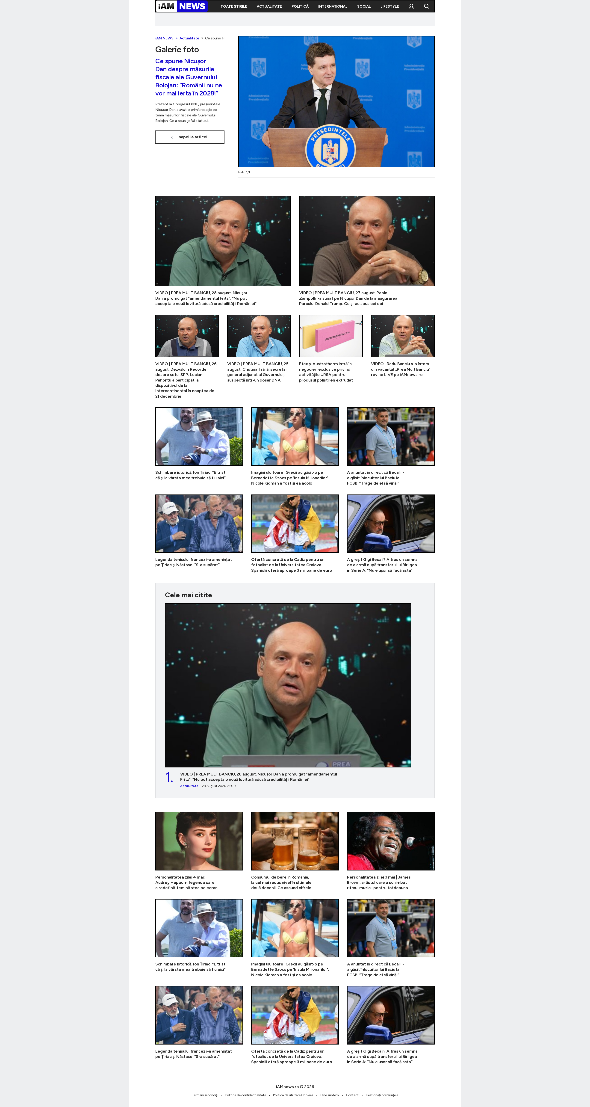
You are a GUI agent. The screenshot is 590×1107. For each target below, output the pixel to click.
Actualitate (269, 6)
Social (364, 6)
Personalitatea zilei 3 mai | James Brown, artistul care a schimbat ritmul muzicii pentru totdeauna (391, 851)
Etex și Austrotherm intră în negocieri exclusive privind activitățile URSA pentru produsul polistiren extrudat (331, 357)
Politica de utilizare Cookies (293, 1095)
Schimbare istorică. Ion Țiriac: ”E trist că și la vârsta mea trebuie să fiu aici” (199, 446)
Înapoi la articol (192, 137)
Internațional (333, 6)
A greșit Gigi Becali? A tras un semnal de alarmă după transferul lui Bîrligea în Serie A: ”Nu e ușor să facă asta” (391, 533)
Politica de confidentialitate (245, 1095)
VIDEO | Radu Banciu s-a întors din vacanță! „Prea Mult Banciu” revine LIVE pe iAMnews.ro (403, 357)
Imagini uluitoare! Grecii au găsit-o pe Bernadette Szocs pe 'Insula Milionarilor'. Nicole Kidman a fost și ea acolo (295, 446)
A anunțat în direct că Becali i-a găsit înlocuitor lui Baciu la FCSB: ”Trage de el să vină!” (391, 446)
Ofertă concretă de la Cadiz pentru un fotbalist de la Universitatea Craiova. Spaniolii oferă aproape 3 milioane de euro (295, 533)
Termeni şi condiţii (205, 1095)
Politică (300, 6)
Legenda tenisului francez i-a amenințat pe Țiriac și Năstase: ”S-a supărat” (199, 533)
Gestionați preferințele (382, 1095)
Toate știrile (234, 6)
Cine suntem (329, 1095)
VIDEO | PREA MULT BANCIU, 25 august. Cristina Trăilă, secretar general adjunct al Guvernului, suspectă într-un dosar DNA (259, 357)
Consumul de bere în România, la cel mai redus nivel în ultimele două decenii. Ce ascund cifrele (295, 851)
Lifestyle (390, 6)
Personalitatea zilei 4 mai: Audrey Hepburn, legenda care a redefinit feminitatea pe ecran (199, 851)
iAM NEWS (164, 38)
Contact (352, 1095)
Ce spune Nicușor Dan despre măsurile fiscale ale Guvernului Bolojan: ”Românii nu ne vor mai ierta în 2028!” (188, 77)
